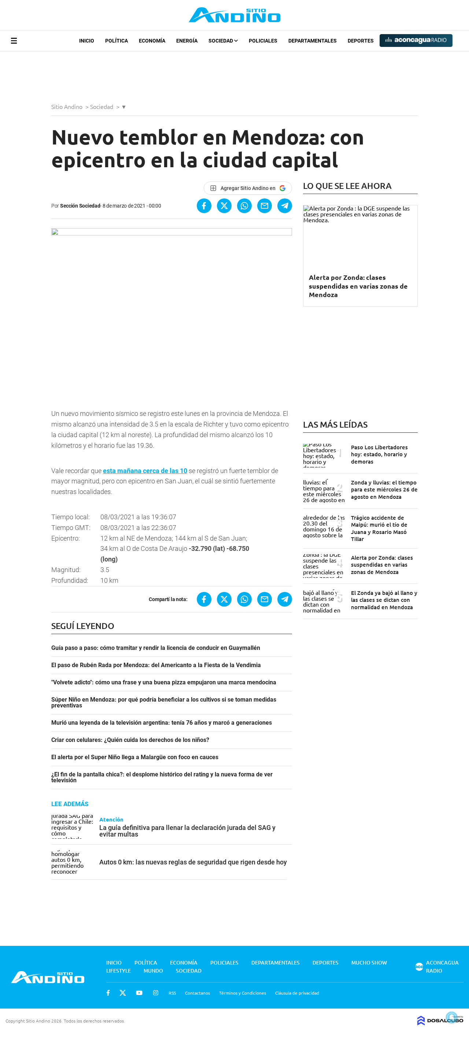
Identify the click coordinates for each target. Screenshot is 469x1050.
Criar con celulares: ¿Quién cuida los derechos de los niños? (130, 740)
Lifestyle (118, 970)
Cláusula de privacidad (297, 993)
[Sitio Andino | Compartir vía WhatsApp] (244, 205)
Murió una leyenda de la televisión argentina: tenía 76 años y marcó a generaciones (161, 723)
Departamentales (312, 41)
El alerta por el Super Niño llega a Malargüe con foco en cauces (134, 757)
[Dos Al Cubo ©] (440, 1023)
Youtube (139, 993)
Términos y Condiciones (242, 993)
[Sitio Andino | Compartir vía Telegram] (284, 205)
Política (116, 41)
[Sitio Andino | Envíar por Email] (264, 205)
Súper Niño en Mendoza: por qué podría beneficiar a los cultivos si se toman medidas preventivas (163, 703)
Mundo (153, 970)
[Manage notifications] (452, 1017)
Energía (186, 41)
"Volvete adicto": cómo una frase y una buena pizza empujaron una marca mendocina (163, 682)
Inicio (86, 41)
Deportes (361, 41)
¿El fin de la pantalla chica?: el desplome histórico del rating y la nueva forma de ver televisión (162, 777)
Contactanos (197, 993)
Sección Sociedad (80, 206)
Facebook (108, 993)
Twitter (122, 993)
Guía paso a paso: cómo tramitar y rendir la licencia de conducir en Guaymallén (155, 648)
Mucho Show (369, 962)
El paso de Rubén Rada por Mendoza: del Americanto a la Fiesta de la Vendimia (156, 665)
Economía (152, 41)
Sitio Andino (67, 106)
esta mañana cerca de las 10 (145, 471)
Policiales (263, 41)
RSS (172, 993)
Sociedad (221, 40)
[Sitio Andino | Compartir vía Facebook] (204, 205)
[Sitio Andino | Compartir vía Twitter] (224, 205)
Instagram (155, 993)
